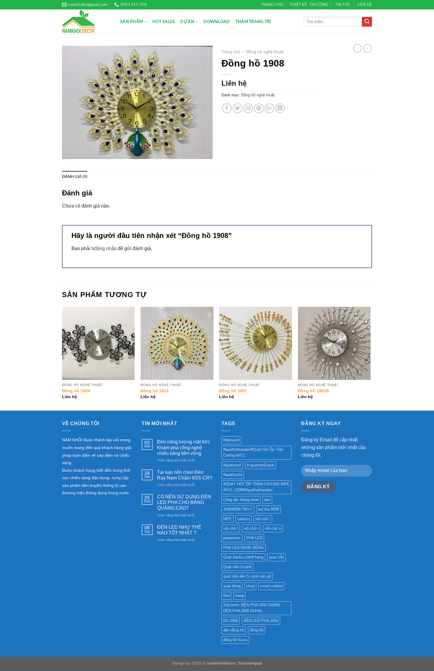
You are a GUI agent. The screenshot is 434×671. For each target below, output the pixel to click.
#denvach (231, 440)
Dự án (187, 22)
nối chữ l (230, 528)
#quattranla (232, 474)
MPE (227, 519)
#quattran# (232, 465)
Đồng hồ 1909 (76, 390)
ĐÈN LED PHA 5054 (261, 620)
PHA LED (254, 538)
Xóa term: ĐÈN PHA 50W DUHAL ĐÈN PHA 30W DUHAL (252, 608)
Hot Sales (163, 22)
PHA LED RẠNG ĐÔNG (243, 547)
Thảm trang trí (253, 22)
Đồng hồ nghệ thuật (264, 52)
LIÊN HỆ (364, 5)
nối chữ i (262, 519)
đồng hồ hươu (235, 640)
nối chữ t (251, 528)
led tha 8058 (268, 509)
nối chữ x (273, 528)
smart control (271, 586)
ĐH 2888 (230, 620)
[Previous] (62, 358)
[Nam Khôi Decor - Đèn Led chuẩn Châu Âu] (86, 21)
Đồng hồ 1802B (313, 390)
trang (239, 595)
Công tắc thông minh (241, 499)
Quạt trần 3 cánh (237, 567)
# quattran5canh (260, 465)
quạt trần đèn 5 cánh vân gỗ (247, 576)
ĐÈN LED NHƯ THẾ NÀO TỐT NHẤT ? (179, 530)
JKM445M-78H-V (237, 509)
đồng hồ (256, 630)
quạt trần (276, 557)
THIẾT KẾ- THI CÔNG (309, 5)
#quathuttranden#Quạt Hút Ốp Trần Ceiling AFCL (253, 452)
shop (250, 586)
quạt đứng (232, 586)
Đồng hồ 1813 (155, 390)
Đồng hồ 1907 (233, 390)
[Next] (370, 358)
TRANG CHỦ (272, 5)
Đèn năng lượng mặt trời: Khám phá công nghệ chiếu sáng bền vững (183, 447)
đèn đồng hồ (233, 630)
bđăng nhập (104, 248)
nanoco (243, 519)
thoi (226, 595)
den (267, 499)
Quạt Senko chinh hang (243, 557)
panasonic (232, 538)
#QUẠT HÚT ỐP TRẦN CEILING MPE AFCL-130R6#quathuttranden (256, 487)
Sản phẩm (131, 22)
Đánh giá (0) (74, 177)
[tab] (74, 177)
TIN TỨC (343, 5)
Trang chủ (230, 52)
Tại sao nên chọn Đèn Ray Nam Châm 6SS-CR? (184, 475)
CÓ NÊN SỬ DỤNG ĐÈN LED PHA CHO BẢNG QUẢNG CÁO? (184, 502)
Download (216, 22)
